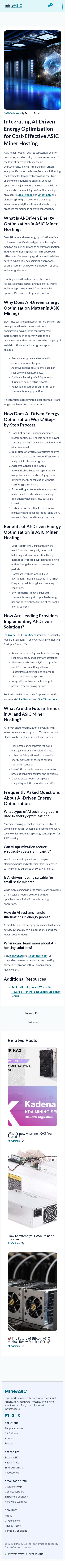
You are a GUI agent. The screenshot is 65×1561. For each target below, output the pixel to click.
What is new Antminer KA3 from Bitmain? (30, 1135)
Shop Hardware (14, 1428)
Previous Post (32, 1013)
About (8, 1515)
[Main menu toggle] (58, 6)
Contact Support (14, 1491)
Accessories (12, 1472)
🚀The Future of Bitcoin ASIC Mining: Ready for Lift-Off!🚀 (29, 1340)
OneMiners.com (47, 699)
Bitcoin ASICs (12, 1457)
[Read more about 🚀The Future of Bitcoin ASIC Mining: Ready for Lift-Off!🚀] (32, 1291)
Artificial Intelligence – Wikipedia (31, 987)
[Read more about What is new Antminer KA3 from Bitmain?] (32, 1086)
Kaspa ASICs (12, 1462)
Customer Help (13, 1486)
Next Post (32, 1022)
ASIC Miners (12, 1433)
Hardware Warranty (16, 1501)
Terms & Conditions (16, 1530)
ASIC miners (12, 113)
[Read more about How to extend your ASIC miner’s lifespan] (32, 1189)
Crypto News (12, 1520)
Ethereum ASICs (14, 1467)
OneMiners (44, 194)
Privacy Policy (13, 1525)
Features (10, 1443)
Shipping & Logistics (16, 1496)
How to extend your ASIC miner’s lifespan (31, 1237)
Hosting (9, 1438)
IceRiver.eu (26, 194)
